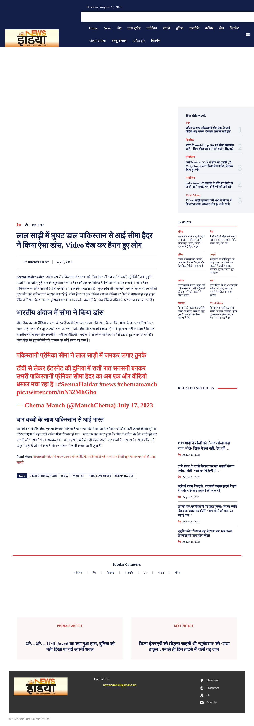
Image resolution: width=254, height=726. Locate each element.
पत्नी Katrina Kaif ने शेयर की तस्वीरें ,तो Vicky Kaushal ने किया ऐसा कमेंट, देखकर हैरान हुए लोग (209, 166)
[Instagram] (243, 16)
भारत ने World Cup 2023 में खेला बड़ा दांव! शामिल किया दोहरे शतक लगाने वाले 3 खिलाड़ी (210, 147)
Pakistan (78, 475)
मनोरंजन (190, 157)
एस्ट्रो (222, 218)
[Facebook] (238, 16)
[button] (224, 16)
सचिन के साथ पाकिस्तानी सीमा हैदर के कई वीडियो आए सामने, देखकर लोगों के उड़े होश (208, 129)
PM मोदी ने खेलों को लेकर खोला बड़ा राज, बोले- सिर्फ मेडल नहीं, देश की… (223, 240)
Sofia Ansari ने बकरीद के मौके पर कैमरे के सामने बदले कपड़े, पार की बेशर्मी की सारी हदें (209, 185)
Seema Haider (124, 475)
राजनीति (215, 225)
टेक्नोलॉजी (212, 221)
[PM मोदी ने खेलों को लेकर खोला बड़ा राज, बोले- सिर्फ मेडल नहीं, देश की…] (207, 415)
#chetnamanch (137, 384)
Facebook (212, 680)
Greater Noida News (43, 475)
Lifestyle (221, 211)
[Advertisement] (127, 77)
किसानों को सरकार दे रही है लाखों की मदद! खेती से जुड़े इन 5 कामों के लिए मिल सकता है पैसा (191, 312)
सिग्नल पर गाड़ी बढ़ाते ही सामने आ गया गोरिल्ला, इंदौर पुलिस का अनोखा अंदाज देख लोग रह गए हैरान (223, 312)
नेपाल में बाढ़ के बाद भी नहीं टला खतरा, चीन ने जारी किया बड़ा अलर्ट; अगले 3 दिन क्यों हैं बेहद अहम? (191, 241)
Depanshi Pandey (38, 261)
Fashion (193, 211)
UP (188, 122)
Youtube (212, 702)
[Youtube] (201, 703)
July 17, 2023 (135, 405)
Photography (193, 214)
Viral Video (193, 195)
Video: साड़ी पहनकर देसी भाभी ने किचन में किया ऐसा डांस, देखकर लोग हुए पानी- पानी (208, 202)
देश (19, 225)
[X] (247, 16)
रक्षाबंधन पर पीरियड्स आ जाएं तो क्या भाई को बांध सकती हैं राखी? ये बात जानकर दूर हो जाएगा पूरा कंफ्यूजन (222, 266)
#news (107, 384)
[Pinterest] (135, 262)
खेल (200, 221)
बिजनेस (188, 225)
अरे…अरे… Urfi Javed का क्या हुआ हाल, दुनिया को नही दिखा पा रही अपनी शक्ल (70, 646)
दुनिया (180, 254)
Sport (222, 214)
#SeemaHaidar (78, 384)
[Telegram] (153, 262)
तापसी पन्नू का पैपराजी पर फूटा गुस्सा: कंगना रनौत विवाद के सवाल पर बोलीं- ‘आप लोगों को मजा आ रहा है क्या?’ (207, 511)
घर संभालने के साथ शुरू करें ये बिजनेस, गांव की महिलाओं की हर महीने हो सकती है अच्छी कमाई (191, 290)
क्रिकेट (190, 139)
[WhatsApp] (144, 262)
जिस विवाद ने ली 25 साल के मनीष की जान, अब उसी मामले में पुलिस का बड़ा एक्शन (223, 290)
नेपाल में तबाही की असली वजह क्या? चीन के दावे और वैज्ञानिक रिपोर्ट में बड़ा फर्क (191, 263)
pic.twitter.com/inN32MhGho (56, 392)
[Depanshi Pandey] (20, 262)
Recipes (209, 214)
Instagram (213, 688)
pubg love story (100, 475)
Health (207, 211)
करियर (181, 280)
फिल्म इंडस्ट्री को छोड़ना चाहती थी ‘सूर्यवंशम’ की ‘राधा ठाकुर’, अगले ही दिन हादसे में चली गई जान (184, 646)
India (64, 475)
